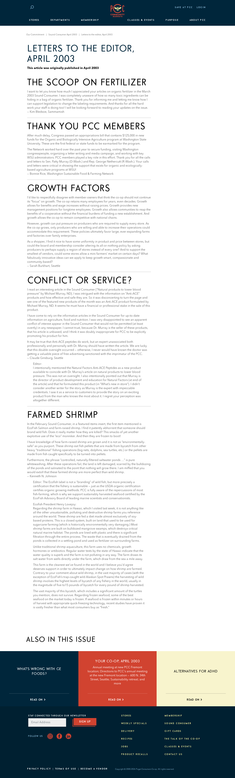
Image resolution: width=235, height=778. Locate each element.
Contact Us (173, 754)
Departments (60, 20)
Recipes (127, 739)
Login (201, 7)
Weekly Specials (134, 723)
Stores (34, 20)
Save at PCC (184, 7)
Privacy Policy (39, 769)
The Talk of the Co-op (182, 739)
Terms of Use (65, 769)
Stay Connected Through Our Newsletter (57, 716)
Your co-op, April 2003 (117, 661)
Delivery (128, 731)
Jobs (124, 747)
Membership (90, 20)
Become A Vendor (94, 769)
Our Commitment (35, 35)
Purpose (172, 20)
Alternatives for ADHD (196, 671)
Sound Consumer (177, 723)
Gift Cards (173, 731)
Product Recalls (134, 754)
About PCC (198, 20)
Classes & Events (141, 20)
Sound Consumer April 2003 (62, 35)
